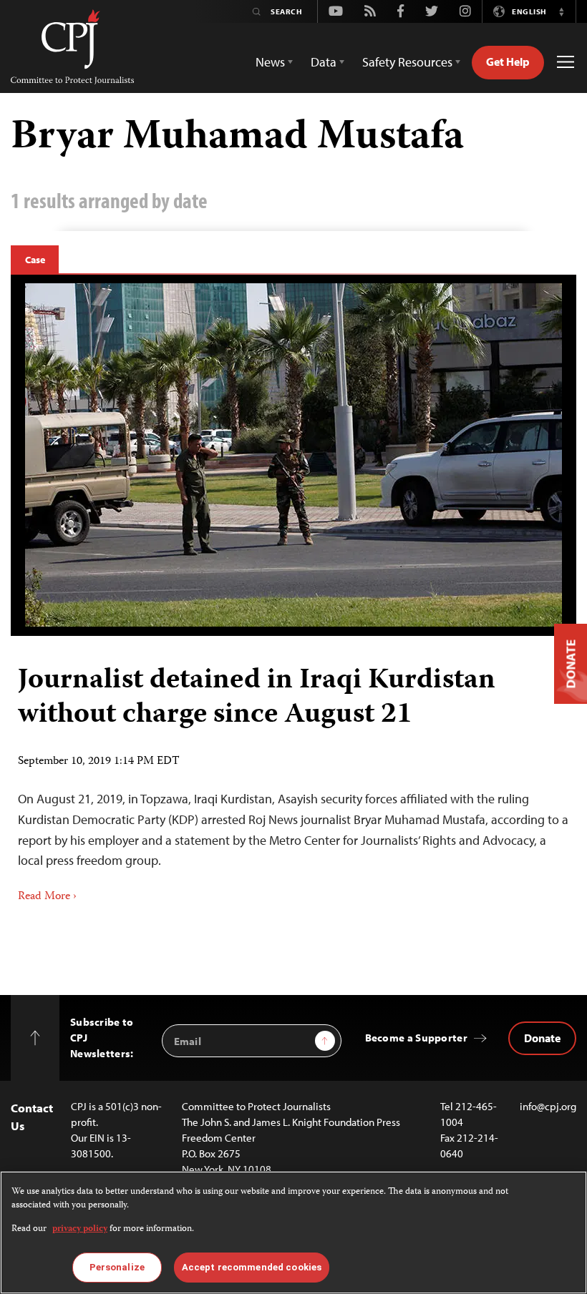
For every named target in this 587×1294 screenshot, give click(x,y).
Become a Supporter (416, 1037)
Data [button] (323, 62)
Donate (542, 1038)
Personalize (117, 1267)
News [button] (270, 62)
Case (34, 259)
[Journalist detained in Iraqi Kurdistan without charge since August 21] (293, 455)
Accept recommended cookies (251, 1267)
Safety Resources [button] (407, 62)
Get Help (508, 61)
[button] (561, 11)
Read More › (47, 897)
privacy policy (79, 1229)
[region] (293, 1232)
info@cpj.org (548, 1106)
